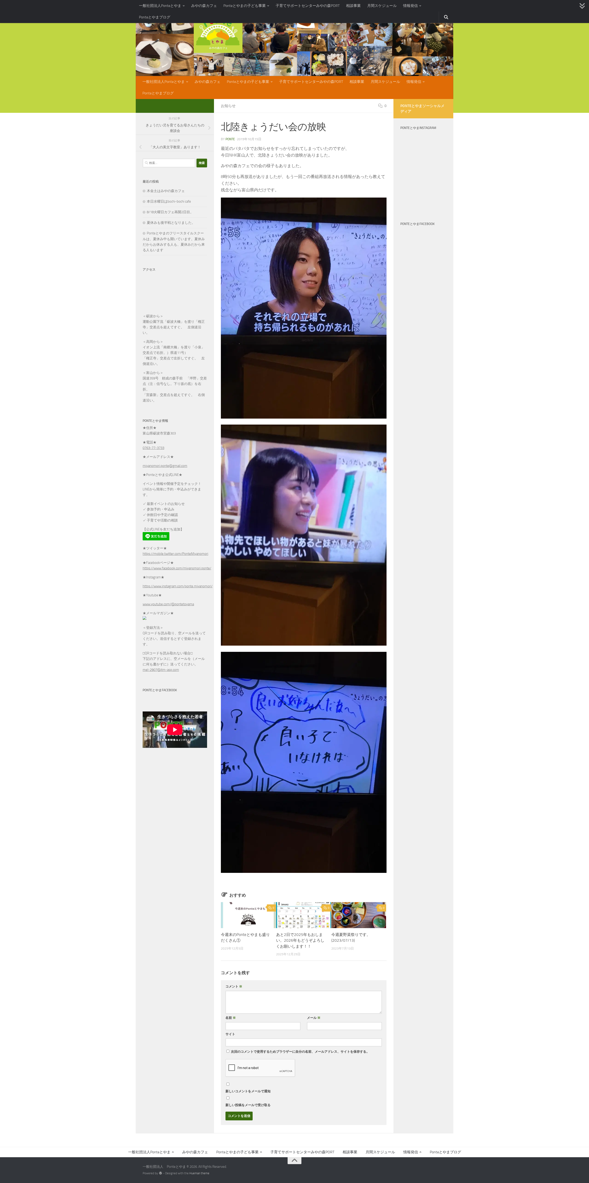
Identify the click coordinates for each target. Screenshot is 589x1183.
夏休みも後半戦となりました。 (171, 223)
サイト (230, 1034)
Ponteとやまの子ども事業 (244, 5)
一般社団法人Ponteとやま (160, 5)
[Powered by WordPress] (160, 1173)
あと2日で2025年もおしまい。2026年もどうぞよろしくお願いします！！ (300, 940)
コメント (233, 986)
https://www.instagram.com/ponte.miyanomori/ (178, 586)
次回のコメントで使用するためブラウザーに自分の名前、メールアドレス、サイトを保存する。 (300, 1052)
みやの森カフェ (204, 5)
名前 (230, 1018)
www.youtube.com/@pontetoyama (168, 604)
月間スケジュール (382, 5)
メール (313, 1018)
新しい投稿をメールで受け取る (248, 1105)
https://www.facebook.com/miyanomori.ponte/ (177, 568)
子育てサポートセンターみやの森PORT (308, 5)
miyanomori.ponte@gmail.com (165, 466)
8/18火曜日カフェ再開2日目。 (170, 212)
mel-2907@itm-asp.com (161, 670)
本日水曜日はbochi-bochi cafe (169, 201)
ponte (230, 139)
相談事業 (353, 5)
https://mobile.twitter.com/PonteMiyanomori (175, 554)
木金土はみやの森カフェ (166, 191)
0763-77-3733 (153, 448)
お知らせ (228, 106)
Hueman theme (199, 1173)
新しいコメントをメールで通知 (248, 1091)
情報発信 (410, 5)
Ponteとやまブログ (154, 17)
